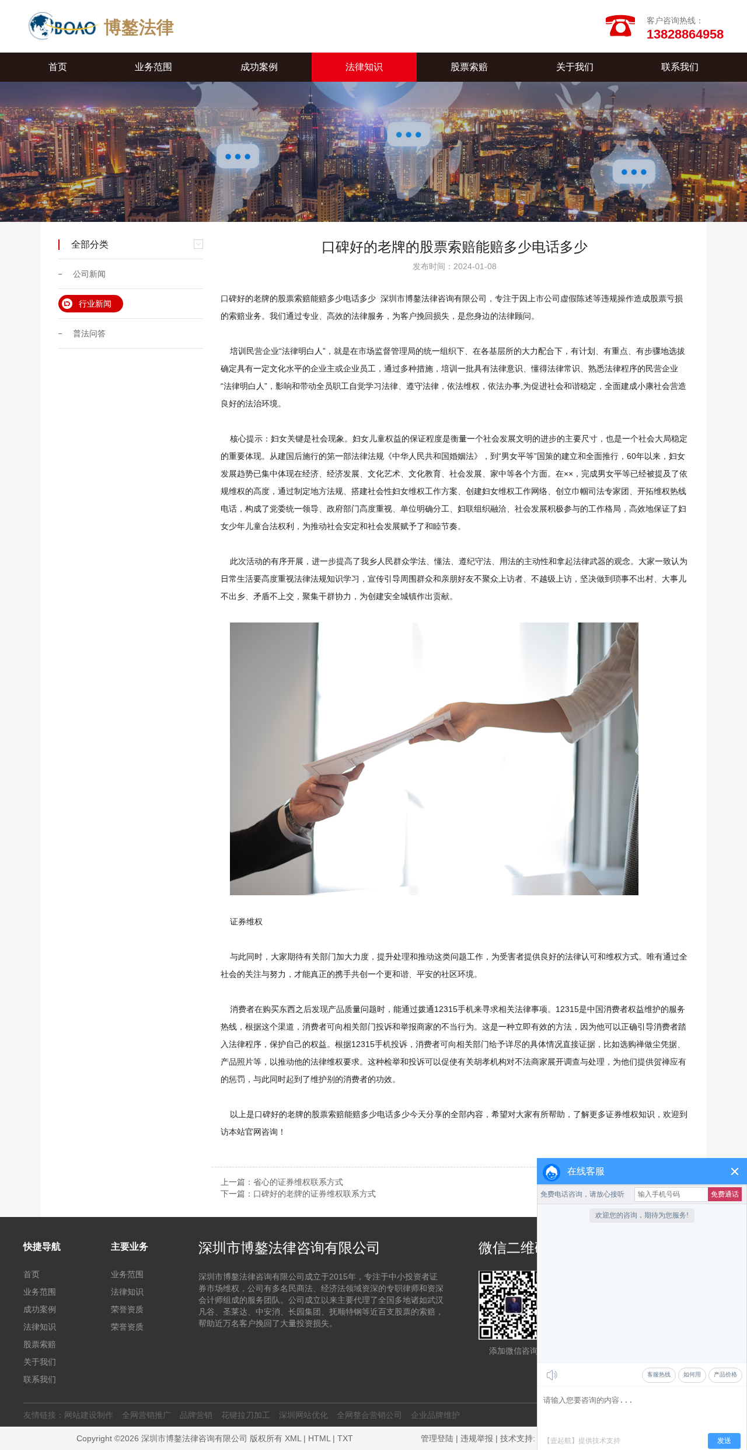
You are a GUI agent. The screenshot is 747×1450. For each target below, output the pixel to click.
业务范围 (153, 67)
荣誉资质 (127, 1309)
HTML (319, 1438)
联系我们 (680, 67)
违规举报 (476, 1438)
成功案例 (259, 67)
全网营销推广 (146, 1415)
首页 (57, 67)
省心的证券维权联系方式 (298, 1182)
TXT (345, 1438)
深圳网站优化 (303, 1415)
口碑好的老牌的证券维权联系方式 (314, 1193)
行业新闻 (95, 303)
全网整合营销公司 (369, 1415)
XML (293, 1438)
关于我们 (575, 67)
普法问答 (89, 333)
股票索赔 (469, 67)
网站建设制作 (88, 1415)
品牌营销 (196, 1415)
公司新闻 (89, 274)
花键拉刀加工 (245, 1415)
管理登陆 (437, 1438)
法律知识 (364, 67)
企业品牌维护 (435, 1415)
